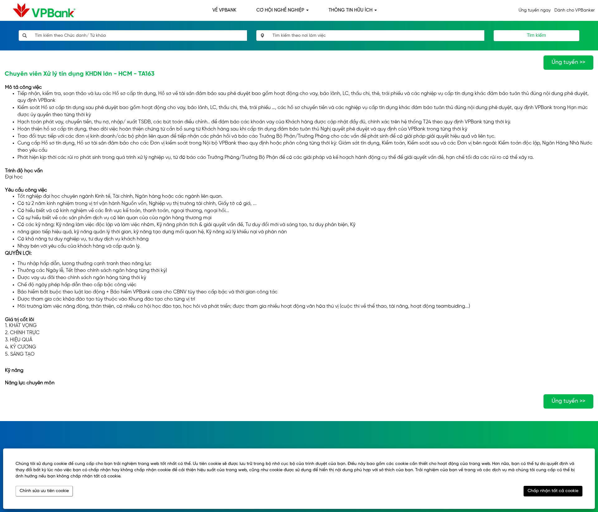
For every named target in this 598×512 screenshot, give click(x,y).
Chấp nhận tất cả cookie (553, 491)
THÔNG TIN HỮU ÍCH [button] (351, 10)
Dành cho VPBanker (574, 10)
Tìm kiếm (536, 35)
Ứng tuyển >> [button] (568, 62)
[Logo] (39, 10)
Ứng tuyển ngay (535, 10)
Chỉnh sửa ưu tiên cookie (44, 491)
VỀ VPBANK (224, 10)
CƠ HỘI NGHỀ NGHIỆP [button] (281, 10)
